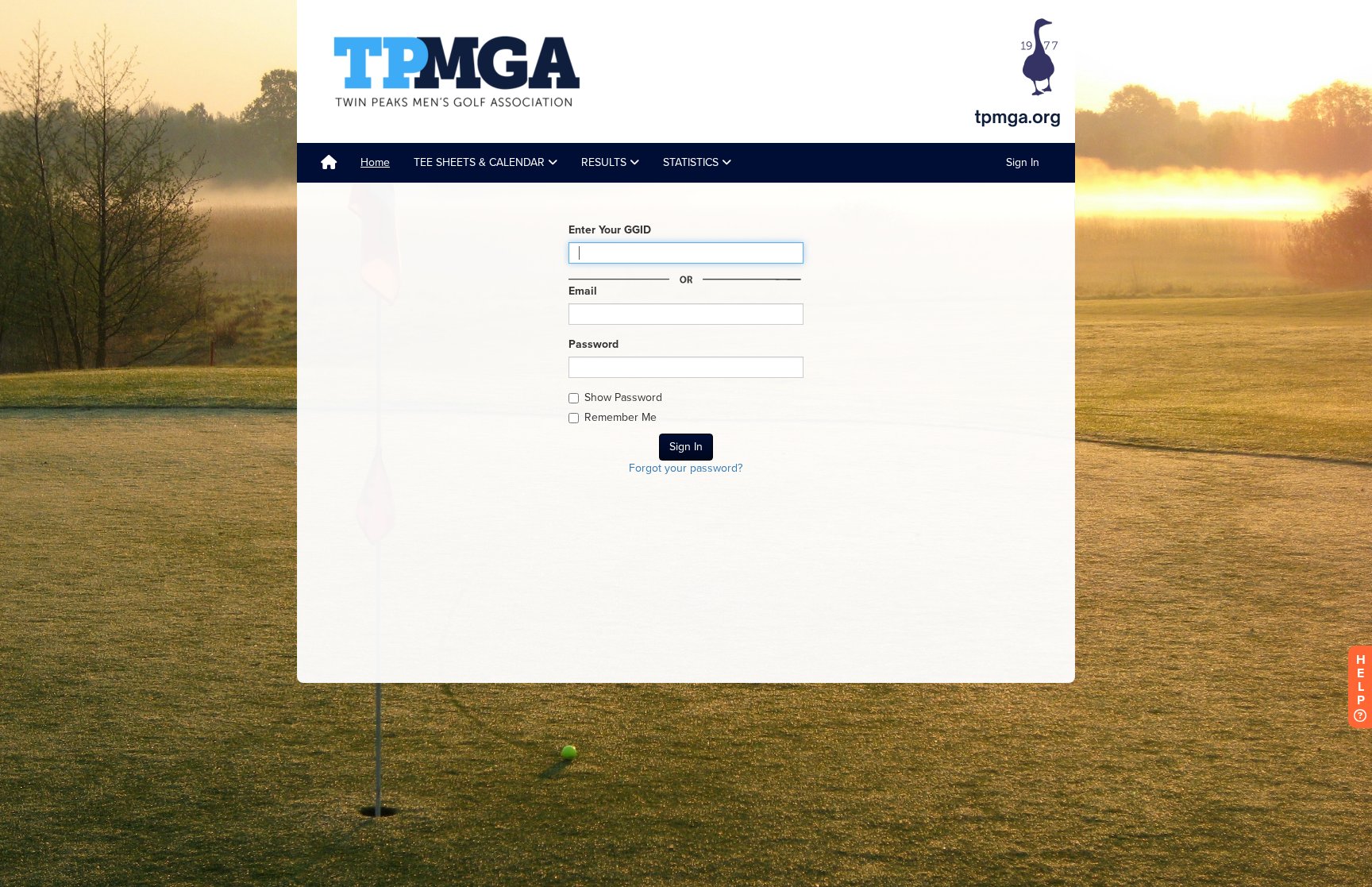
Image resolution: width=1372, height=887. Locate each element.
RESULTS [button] (605, 162)
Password (593, 344)
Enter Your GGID (609, 230)
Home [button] (375, 162)
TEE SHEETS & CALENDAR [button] (481, 162)
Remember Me (620, 417)
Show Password (623, 397)
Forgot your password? (685, 468)
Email (582, 291)
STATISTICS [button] (692, 162)
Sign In (1022, 162)
